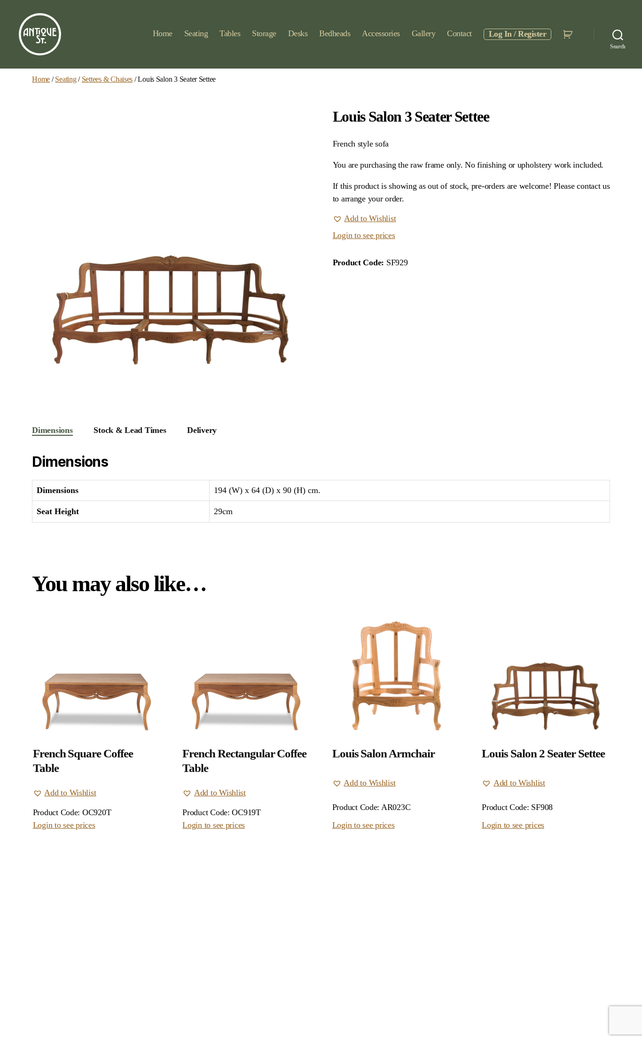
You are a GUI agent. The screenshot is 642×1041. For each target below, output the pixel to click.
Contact (459, 33)
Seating (196, 33)
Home (162, 33)
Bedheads (334, 33)
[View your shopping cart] (569, 34)
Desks (298, 33)
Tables (229, 33)
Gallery (424, 33)
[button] (364, 219)
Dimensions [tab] (52, 430)
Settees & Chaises (107, 79)
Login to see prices (364, 235)
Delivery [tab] (202, 430)
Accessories (381, 33)
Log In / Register (518, 34)
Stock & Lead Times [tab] (130, 430)
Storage (264, 33)
